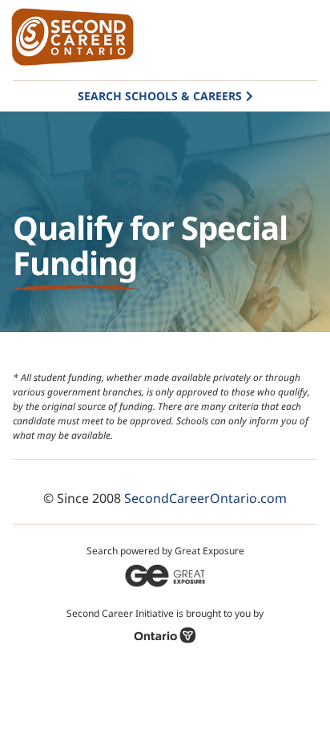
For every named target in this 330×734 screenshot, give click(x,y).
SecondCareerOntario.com (205, 498)
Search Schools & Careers (160, 95)
